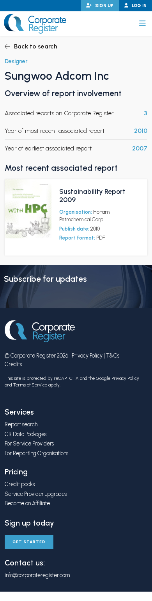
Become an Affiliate (27, 503)
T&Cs (112, 355)
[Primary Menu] (142, 23)
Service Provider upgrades (36, 493)
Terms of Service (30, 385)
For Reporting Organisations (36, 453)
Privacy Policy (87, 355)
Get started (29, 541)
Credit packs (20, 484)
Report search (21, 424)
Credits (13, 364)
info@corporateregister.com (37, 575)
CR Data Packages (25, 434)
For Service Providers (29, 443)
